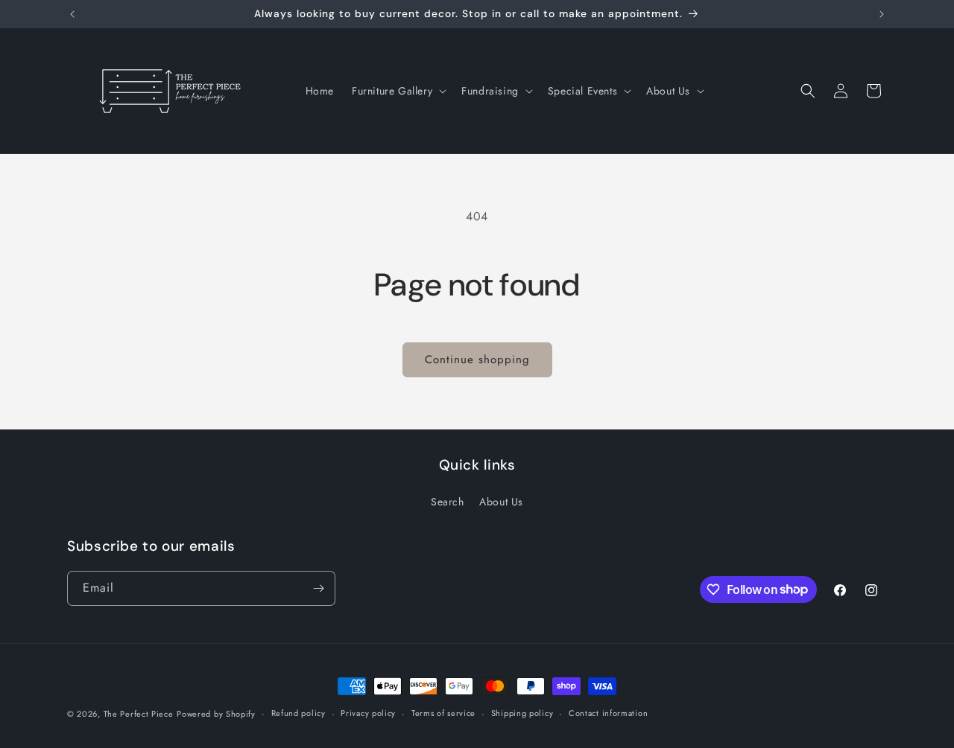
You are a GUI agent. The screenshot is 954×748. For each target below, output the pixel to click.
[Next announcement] (881, 14)
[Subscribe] (318, 588)
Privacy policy (368, 713)
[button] (397, 90)
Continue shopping (477, 359)
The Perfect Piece (139, 714)
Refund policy (298, 713)
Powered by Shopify (216, 714)
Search (447, 501)
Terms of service (443, 713)
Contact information (608, 713)
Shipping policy (522, 713)
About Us (501, 501)
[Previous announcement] (72, 14)
